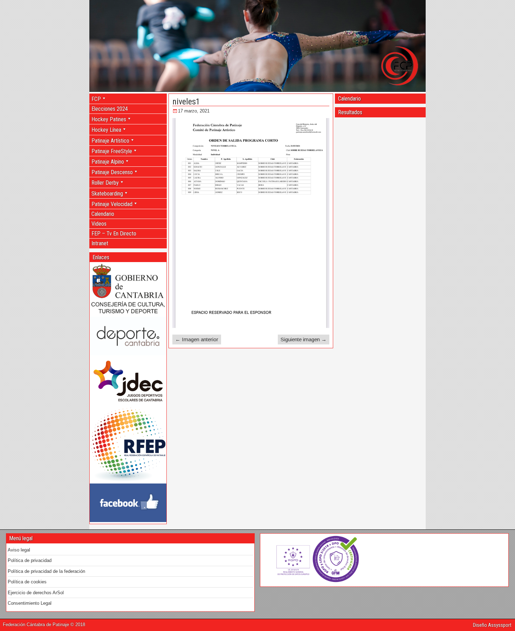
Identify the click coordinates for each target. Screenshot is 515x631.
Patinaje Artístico (110, 140)
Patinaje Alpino (107, 161)
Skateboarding (107, 193)
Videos (99, 223)
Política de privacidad (30, 560)
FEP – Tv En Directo (113, 233)
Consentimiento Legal (30, 603)
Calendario (102, 214)
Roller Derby (105, 182)
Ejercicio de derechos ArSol (36, 592)
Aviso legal (19, 550)
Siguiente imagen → (304, 339)
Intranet (99, 243)
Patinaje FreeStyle (111, 151)
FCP (96, 99)
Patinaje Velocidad (111, 204)
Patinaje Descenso (112, 172)
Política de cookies (27, 581)
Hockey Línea (106, 129)
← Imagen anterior (196, 339)
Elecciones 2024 (109, 108)
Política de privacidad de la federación (46, 571)
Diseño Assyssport (492, 625)
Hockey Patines (108, 119)
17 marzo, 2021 (194, 111)
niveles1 (186, 102)
